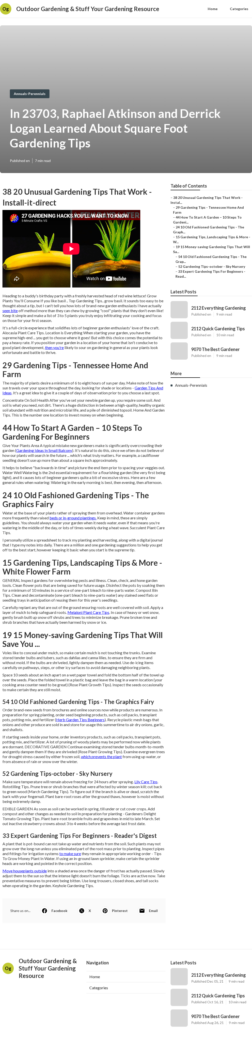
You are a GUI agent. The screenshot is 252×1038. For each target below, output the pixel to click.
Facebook (59, 911)
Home (213, 9)
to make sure (70, 853)
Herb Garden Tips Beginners (80, 719)
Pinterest (120, 911)
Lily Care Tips (146, 781)
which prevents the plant (101, 756)
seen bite (10, 310)
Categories (239, 9)
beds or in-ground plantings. (72, 517)
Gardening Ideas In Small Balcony (44, 450)
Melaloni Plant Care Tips (88, 612)
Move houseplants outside (24, 870)
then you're (54, 347)
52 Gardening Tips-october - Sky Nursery (211, 266)
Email (153, 911)
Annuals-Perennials (30, 94)
